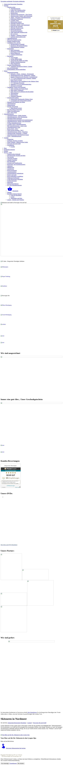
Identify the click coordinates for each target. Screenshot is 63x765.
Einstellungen (13, 763)
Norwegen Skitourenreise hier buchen (16, 748)
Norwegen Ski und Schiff (39, 723)
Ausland (29, 723)
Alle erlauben (21, 763)
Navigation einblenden (19, 1)
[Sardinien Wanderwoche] (11, 286)
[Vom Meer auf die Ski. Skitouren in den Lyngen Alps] (15, 735)
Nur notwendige (5, 763)
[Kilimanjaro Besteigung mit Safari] (11, 267)
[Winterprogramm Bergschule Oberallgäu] (10, 336)
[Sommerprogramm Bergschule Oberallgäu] (10, 342)
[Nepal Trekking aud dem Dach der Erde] (11, 276)
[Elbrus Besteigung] (11, 305)
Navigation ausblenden (7, 1)
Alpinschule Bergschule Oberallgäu (17, 723)
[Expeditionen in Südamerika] (11, 324)
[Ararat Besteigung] (11, 314)
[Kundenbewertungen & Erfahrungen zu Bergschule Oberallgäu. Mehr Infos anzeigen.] (11, 487)
